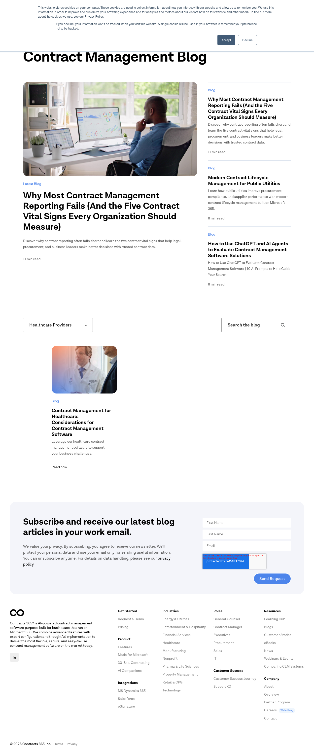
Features (125, 647)
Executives (221, 635)
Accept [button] (226, 40)
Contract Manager (227, 627)
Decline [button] (247, 40)
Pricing (123, 627)
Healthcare (171, 643)
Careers (278, 710)
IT (214, 658)
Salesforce (126, 699)
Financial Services (177, 635)
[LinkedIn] (14, 657)
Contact (270, 718)
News (268, 651)
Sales (217, 651)
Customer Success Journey (234, 679)
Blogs (268, 627)
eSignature (126, 706)
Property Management (180, 674)
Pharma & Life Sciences (181, 666)
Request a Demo (131, 619)
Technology (172, 690)
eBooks (270, 643)
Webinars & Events (278, 658)
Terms (59, 744)
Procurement (223, 643)
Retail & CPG (172, 682)
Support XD (222, 686)
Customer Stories (277, 635)
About (269, 686)
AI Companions (130, 671)
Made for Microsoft (133, 655)
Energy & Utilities (176, 619)
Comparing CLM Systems (284, 666)
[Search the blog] (282, 324)
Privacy (72, 744)
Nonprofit (170, 658)
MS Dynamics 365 (132, 691)
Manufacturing (174, 651)
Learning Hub (274, 619)
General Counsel (226, 619)
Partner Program (277, 702)
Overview (271, 694)
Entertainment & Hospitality (184, 627)
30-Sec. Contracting (133, 663)
